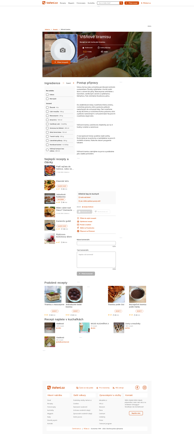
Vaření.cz (47, 29)
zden (59, 328)
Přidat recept (133, 3)
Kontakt (50, 424)
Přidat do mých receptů (88, 218)
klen (128, 328)
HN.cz (101, 404)
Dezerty (54, 311)
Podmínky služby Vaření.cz (82, 400)
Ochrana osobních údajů (81, 410)
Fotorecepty (81, 3)
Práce (101, 420)
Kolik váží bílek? (85, 197)
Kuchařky (91, 3)
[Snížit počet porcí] (63, 83)
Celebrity (102, 417)
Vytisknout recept (86, 221)
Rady (49, 417)
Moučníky (61, 199)
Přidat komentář (87, 273)
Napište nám (136, 413)
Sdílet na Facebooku (87, 228)
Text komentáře (82, 250)
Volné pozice (77, 417)
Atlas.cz (86, 428)
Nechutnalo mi (103, 211)
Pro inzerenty (104, 388)
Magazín (71, 3)
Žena (101, 410)
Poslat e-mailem (85, 224)
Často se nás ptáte (86, 388)
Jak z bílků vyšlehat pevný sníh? (90, 201)
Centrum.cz (76, 428)
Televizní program (105, 424)
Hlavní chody (62, 186)
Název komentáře (83, 240)
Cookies (76, 404)
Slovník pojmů (52, 420)
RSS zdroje (120, 388)
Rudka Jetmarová (63, 342)
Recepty (63, 3)
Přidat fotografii (62, 62)
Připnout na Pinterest (87, 231)
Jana (93, 328)
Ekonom (102, 407)
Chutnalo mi (85, 211)
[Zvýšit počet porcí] (73, 83)
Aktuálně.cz (103, 400)
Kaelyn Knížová (88, 207)
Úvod (49, 400)
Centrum (102, 414)
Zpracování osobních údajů (82, 414)
